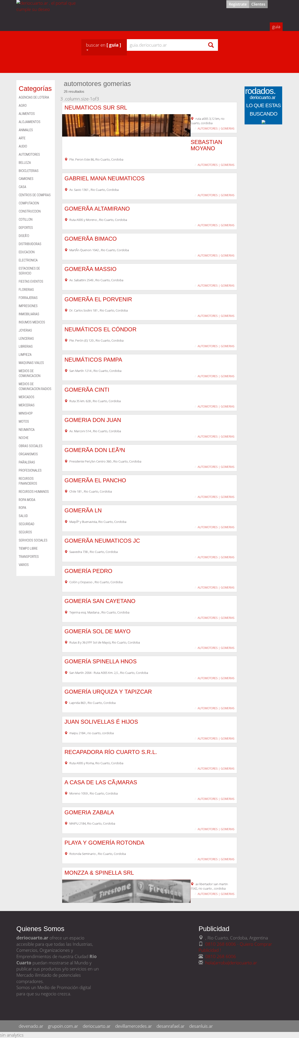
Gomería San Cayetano (99, 601)
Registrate (238, 4)
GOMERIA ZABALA (89, 812)
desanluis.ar (201, 1026)
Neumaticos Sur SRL (95, 107)
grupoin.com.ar (63, 1026)
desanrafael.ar (171, 1026)
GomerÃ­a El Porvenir (98, 299)
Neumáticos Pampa (93, 359)
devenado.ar (31, 1026)
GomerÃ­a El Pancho (95, 480)
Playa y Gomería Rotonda (104, 842)
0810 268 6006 (220, 956)
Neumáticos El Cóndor (100, 329)
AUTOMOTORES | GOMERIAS (216, 128)
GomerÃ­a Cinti (86, 390)
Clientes (258, 4)
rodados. (260, 94)
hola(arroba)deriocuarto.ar (231, 963)
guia (276, 26)
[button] (104, 47)
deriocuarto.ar (96, 1026)
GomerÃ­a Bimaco (90, 239)
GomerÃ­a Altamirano (97, 209)
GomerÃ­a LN (83, 510)
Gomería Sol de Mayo (97, 631)
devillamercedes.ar (133, 1026)
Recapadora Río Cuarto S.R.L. (110, 752)
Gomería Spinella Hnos (100, 661)
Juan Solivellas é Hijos (101, 722)
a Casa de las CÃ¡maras (100, 782)
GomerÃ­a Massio (90, 269)
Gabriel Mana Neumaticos (104, 178)
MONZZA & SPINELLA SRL (99, 873)
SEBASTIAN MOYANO (206, 145)
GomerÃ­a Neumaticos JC (102, 541)
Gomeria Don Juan (92, 420)
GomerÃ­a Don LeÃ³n (94, 450)
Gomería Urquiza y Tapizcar (108, 692)
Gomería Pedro (88, 571)
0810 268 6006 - (222, 944)
